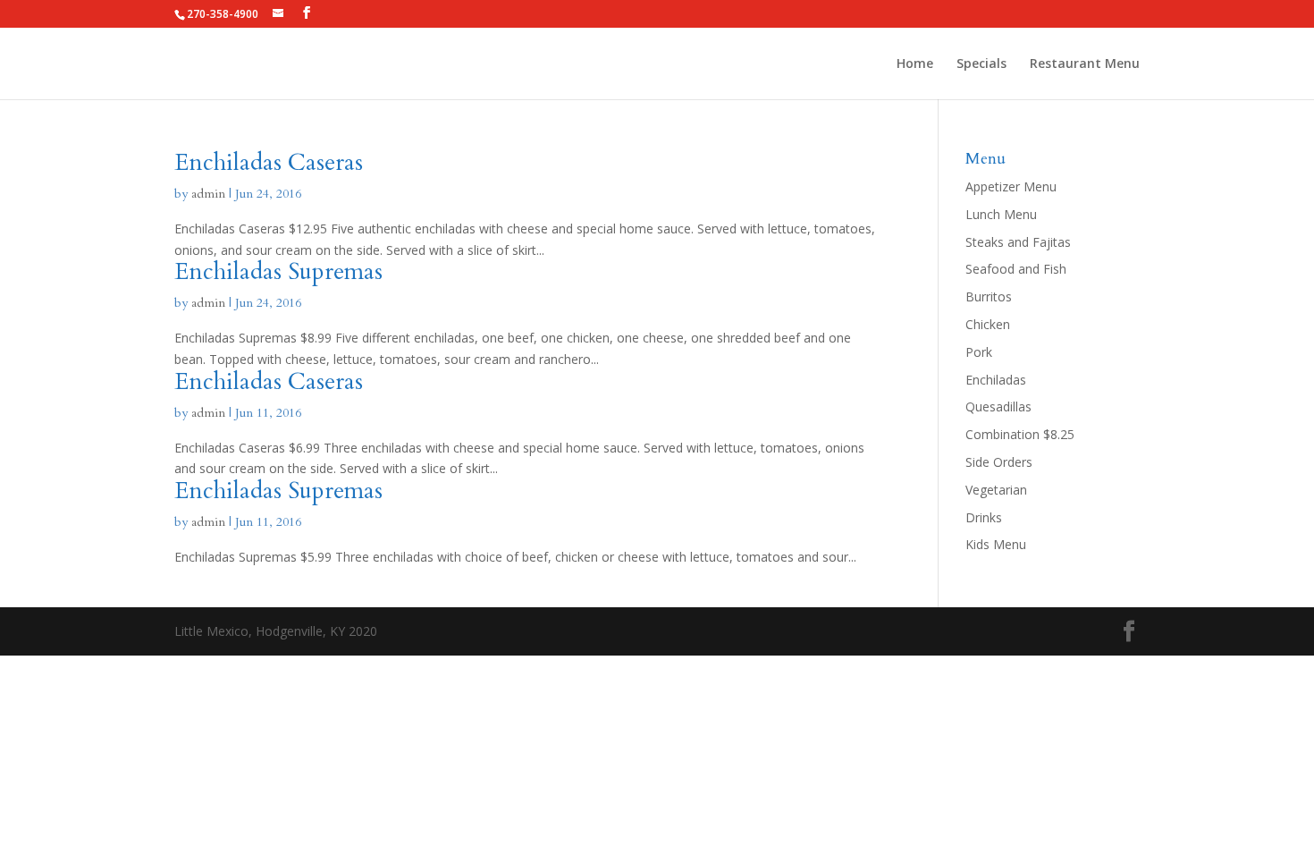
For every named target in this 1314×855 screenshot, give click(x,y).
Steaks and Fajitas (1018, 241)
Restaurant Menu (1085, 64)
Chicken (987, 324)
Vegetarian (996, 489)
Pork (978, 351)
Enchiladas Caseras (268, 162)
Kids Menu (995, 544)
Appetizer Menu (1011, 186)
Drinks (983, 517)
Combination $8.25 (1019, 434)
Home (915, 64)
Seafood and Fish (1015, 268)
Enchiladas (995, 379)
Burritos (988, 296)
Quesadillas (998, 406)
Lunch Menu (1001, 214)
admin (208, 193)
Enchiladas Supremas (278, 271)
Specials (981, 64)
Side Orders (998, 461)
